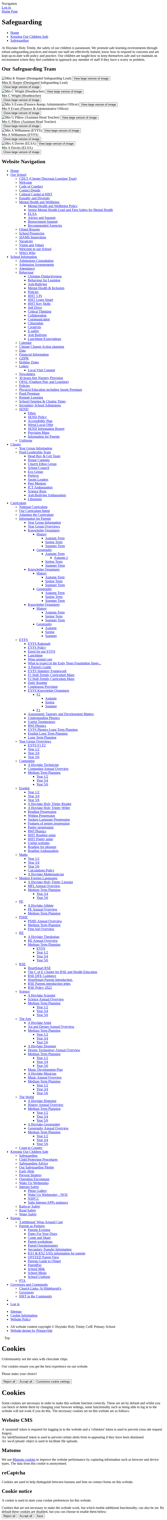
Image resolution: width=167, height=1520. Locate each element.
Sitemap (16, 1311)
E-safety (33, 331)
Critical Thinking (39, 311)
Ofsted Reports (29, 229)
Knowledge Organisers (44, 530)
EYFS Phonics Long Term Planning (53, 729)
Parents (15, 1218)
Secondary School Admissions (40, 405)
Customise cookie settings (53, 1381)
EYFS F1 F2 (37, 745)
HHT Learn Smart (40, 300)
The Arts (25, 1019)
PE (21, 901)
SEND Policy (37, 417)
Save (40, 1516)
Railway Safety (29, 1206)
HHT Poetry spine (40, 839)
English (24, 788)
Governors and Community (29, 1284)
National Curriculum (33, 507)
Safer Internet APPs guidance (48, 1202)
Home (14, 33)
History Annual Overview (45, 1105)
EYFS (23, 640)
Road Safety (27, 1210)
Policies (33, 292)
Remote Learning (31, 397)
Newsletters (27, 374)
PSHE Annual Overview (45, 921)
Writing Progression (41, 815)
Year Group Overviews (44, 526)
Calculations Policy (41, 870)
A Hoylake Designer (42, 1046)
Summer (51, 636)
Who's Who (27, 253)
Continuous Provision (43, 686)
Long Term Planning (42, 737)
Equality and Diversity (34, 198)
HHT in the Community (35, 1296)
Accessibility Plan (40, 421)
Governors (26, 1292)
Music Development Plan (45, 1069)
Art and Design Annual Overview (51, 1026)
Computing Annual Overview (48, 769)
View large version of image (91, 78)
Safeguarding (19, 40)
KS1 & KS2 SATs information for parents (56, 1253)
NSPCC (33, 1198)
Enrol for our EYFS (41, 651)
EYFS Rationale (39, 643)
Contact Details (29, 190)
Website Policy (20, 1319)
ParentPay (35, 1265)
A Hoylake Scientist (41, 995)
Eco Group (35, 472)
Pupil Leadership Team (35, 452)
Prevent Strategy (30, 1175)
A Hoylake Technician (43, 765)
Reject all (9, 1381)
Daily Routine (37, 683)
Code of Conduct (31, 186)
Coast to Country (31, 1148)
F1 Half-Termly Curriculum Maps (51, 675)
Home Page (10, 11)
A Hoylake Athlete (40, 905)
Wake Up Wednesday (34, 1183)
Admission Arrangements (36, 264)
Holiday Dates (29, 362)
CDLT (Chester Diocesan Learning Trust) (48, 178)
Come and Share (39, 1237)
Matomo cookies (24, 1459)
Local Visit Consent (41, 370)
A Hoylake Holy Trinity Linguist (50, 882)
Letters (23, 366)
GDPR (24, 358)
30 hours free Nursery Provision (41, 378)
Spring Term (53, 542)
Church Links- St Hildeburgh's (40, 1288)
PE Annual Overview (42, 909)
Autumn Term (55, 538)
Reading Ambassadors (43, 851)
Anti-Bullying (37, 284)
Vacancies (26, 241)
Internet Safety (29, 1187)
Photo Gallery (37, 1191)
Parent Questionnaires (43, 1245)
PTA (22, 1280)
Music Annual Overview (45, 1077)
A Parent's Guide (39, 667)
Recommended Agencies (45, 225)
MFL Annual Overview (44, 886)
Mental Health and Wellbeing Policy (53, 206)
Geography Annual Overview (48, 1128)
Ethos (32, 413)
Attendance (27, 268)
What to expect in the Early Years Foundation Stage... (64, 663)
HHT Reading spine (42, 835)
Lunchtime (35, 655)
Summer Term (55, 546)
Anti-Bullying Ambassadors (47, 495)
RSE (22, 964)
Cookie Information (23, 1315)
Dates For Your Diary (42, 1234)
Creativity (34, 327)
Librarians (35, 499)
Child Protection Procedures (38, 1159)
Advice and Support (41, 218)
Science (24, 991)
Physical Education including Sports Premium (50, 389)
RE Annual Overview (43, 940)
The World (26, 1097)
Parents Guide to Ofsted (44, 1261)
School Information (23, 257)
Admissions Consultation (36, 260)
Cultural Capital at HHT (35, 194)
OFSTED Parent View (43, 1257)
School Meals (37, 1273)
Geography (44, 550)
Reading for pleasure (42, 847)
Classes (15, 444)
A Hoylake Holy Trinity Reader (49, 804)
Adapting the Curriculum (36, 515)
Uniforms (25, 440)
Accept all (26, 1381)
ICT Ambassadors (40, 487)
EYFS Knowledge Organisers (48, 690)
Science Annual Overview (46, 999)
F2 (38, 694)
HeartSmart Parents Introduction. (50, 980)
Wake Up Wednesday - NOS (48, 1195)
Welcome (25, 182)
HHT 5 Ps (35, 296)
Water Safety (28, 1214)
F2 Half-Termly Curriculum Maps (51, 679)
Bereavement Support (43, 221)
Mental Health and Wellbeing (39, 202)
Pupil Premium (29, 393)
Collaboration (37, 315)
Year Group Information (35, 448)
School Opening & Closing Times (42, 401)
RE (21, 933)
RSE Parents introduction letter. (49, 983)
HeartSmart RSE (39, 968)
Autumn (51, 628)
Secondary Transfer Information (50, 1249)
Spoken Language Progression (49, 819)
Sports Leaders (38, 479)
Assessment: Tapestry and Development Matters (61, 714)
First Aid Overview (41, 929)
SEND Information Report (46, 429)
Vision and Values (31, 245)
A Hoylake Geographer (44, 1124)
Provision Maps (38, 432)
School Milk (36, 1269)
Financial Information (34, 354)
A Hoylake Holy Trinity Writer (49, 808)
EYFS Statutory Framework (47, 671)
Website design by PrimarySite (31, 1330)
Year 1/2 (33, 749)
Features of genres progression (49, 823)
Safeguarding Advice (33, 1163)
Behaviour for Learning (44, 280)
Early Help (26, 1171)
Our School (18, 175)
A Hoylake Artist (39, 1023)
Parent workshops (40, 1241)
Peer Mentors (37, 483)
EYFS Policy (37, 647)
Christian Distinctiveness (45, 276)
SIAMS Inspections (32, 237)
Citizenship (35, 323)
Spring (49, 632)
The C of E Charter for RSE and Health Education (62, 972)
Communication (39, 319)
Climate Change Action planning (41, 346)
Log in (6, 7)
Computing (27, 761)
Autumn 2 (61, 557)
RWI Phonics (37, 726)
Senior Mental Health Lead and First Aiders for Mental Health (70, 210)
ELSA (32, 214)
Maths (23, 855)
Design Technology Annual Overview (54, 1050)
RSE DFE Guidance (42, 976)
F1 (38, 710)
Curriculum (18, 503)
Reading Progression (42, 812)
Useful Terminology (41, 722)
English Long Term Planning (48, 733)
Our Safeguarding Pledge (36, 1167)
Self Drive (35, 307)
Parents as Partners (32, 1226)
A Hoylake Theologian (43, 937)
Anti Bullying (37, 335)
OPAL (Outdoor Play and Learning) (44, 382)
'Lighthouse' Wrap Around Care (41, 1222)
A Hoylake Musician (42, 1073)
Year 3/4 (33, 753)
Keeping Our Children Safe (29, 36)
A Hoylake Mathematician (46, 874)
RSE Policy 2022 (40, 987)
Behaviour (26, 272)
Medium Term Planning (44, 772)
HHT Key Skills (39, 303)
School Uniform (39, 1277)
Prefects (33, 475)
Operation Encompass (34, 1179)
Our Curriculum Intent (34, 511)
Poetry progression (40, 827)
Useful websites (39, 843)
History (42, 534)
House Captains (39, 460)
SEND (23, 409)
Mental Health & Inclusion (46, 288)
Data (22, 350)
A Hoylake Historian (42, 1101)
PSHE (23, 917)
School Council (38, 468)
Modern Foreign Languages (38, 878)
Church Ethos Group (42, 464)
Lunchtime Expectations (44, 339)
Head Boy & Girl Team (44, 456)
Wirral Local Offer (40, 425)
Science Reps (37, 491)
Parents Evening (39, 1230)
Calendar (25, 343)
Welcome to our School (35, 249)
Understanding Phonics (44, 718)
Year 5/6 (33, 757)
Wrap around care (40, 659)
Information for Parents (44, 436)
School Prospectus (31, 233)
